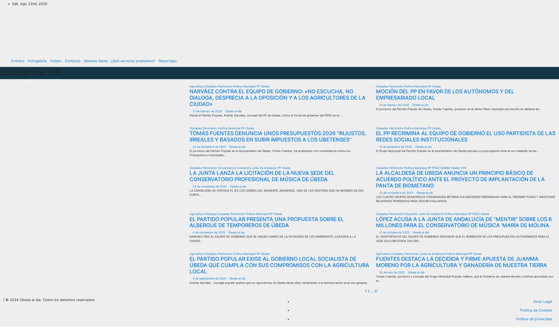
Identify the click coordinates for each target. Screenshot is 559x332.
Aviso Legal (542, 301)
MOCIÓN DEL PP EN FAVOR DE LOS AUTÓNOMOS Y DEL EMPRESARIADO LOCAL (445, 94)
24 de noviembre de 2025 (210, 186)
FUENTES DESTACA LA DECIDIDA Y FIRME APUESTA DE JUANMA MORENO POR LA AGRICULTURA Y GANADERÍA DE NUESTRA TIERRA (461, 262)
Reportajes (168, 61)
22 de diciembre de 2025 (210, 146)
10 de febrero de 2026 (394, 105)
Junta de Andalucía (265, 168)
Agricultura (197, 86)
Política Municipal (245, 86)
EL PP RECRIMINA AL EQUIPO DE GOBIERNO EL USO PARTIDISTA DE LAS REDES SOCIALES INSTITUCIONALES (466, 136)
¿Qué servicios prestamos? (133, 61)
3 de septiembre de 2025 (210, 278)
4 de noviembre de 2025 (209, 232)
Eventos (17, 61)
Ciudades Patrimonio (219, 86)
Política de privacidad (534, 319)
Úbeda (265, 86)
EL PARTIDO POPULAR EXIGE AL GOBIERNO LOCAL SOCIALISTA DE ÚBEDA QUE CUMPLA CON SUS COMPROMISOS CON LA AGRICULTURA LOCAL (279, 265)
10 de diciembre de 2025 (396, 146)
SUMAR (445, 168)
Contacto (72, 61)
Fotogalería (37, 61)
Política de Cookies (536, 310)
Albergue (211, 214)
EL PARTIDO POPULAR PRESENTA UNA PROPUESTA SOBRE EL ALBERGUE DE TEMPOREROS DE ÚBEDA (267, 222)
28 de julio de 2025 (392, 272)
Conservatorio (227, 168)
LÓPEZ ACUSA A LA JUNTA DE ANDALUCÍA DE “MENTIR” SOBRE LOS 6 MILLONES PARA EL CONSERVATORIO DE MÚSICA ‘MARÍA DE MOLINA (464, 222)
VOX (463, 168)
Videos (55, 61)
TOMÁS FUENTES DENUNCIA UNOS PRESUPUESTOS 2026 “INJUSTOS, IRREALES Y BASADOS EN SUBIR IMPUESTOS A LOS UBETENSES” (278, 136)
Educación (244, 168)
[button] (543, 61)
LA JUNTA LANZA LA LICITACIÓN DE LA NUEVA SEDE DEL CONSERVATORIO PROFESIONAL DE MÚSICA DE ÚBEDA (262, 176)
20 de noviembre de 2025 (396, 192)
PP (259, 86)
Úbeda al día (233, 111)
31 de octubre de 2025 (394, 232)
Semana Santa (95, 61)
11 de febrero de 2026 (208, 111)
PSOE (436, 168)
